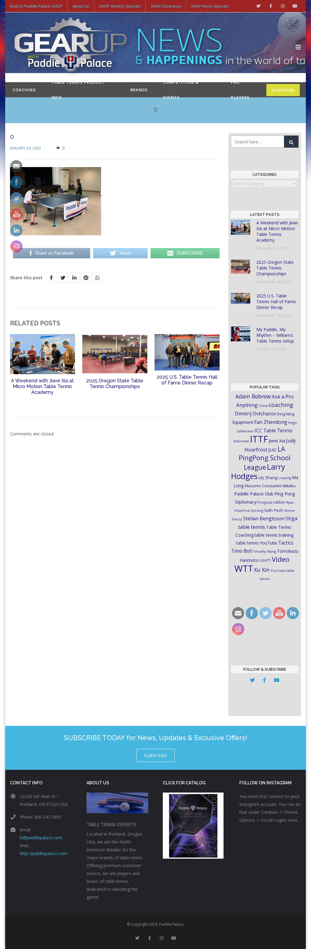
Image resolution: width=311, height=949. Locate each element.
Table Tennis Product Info (78, 89)
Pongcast (264, 502)
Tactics (285, 543)
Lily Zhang (267, 477)
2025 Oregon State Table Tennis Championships (114, 383)
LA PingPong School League (265, 457)
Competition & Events (181, 89)
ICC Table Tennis (273, 430)
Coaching (24, 89)
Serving (257, 510)
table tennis (251, 527)
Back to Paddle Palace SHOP (36, 6)
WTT (243, 568)
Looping (284, 478)
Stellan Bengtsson (264, 518)
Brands (139, 89)
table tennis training (274, 535)
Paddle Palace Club (254, 494)
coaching (280, 405)
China (263, 405)
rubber (279, 502)
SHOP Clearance (166, 6)
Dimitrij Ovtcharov (255, 413)
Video (280, 559)
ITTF (259, 439)
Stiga (291, 518)
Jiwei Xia (277, 441)
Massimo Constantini (263, 485)
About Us (80, 6)
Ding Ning (285, 414)
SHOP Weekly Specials (120, 6)
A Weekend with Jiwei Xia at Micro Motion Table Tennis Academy (42, 386)
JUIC (272, 450)
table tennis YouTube (256, 543)
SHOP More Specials (210, 6)
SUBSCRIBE (283, 90)
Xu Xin (262, 569)
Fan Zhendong (270, 422)
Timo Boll (241, 551)
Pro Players (240, 89)
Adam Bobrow (253, 396)
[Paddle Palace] (153, 47)
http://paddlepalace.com (43, 853)
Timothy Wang (264, 551)
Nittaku (289, 485)
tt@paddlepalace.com (41, 837)
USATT (265, 560)
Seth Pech (273, 510)
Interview (241, 441)
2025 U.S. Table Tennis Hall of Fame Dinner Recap (187, 380)
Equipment (242, 422)
